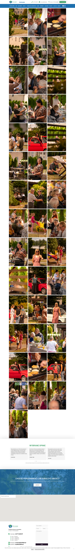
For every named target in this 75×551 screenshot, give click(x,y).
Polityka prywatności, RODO (39, 549)
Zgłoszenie (46, 5)
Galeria (38, 5)
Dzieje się (55, 5)
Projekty (50, 5)
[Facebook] (63, 6)
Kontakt (59, 5)
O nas (16, 5)
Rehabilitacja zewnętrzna (31, 5)
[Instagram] (65, 6)
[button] (9, 453)
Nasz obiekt (20, 5)
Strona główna (11, 5)
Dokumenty (42, 5)
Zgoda (32, 549)
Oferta (24, 5)
